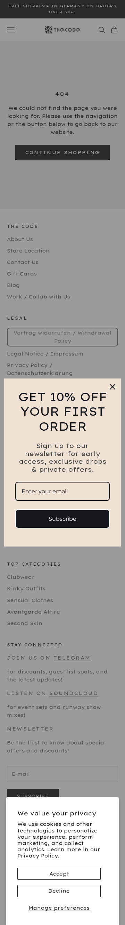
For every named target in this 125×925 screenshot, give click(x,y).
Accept (59, 874)
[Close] (112, 386)
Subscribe (62, 519)
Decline (59, 891)
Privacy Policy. (38, 856)
